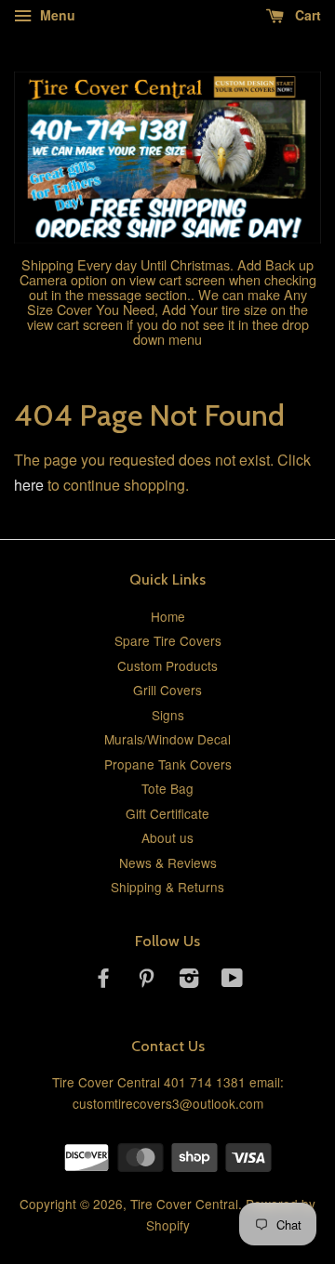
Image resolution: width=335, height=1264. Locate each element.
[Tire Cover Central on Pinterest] (146, 980)
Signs (168, 714)
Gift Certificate (167, 813)
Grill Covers (167, 689)
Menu (55, 15)
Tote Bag (167, 788)
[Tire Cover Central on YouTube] (232, 980)
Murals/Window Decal (167, 739)
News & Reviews (168, 862)
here (29, 484)
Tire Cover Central (184, 1203)
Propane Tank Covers (168, 764)
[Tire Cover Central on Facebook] (103, 980)
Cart (306, 15)
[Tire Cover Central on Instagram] (189, 980)
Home (168, 616)
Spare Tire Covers (167, 640)
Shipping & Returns (167, 886)
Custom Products (167, 665)
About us (167, 837)
